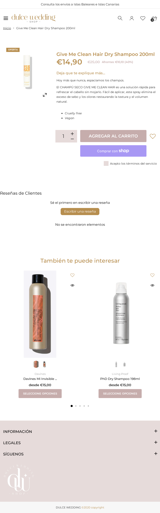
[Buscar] (120, 18)
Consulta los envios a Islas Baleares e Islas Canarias (80, 4)
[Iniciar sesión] (131, 18)
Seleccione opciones (40, 393)
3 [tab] (80, 406)
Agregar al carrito (113, 136)
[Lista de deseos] (143, 18)
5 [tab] (88, 406)
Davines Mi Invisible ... (40, 379)
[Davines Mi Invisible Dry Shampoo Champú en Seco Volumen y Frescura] (40, 314)
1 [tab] (72, 406)
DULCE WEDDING (68, 507)
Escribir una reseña (80, 211)
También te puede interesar (80, 260)
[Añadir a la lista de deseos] (153, 136)
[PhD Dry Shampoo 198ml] (120, 314)
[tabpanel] (40, 334)
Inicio (7, 28)
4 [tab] (84, 406)
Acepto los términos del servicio (133, 163)
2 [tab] (75, 406)
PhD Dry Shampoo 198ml (120, 379)
